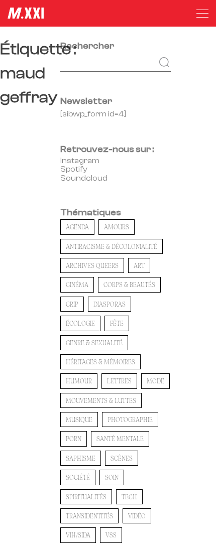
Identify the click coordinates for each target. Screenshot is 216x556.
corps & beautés (129, 285)
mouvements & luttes (101, 400)
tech (129, 497)
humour (79, 381)
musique (79, 419)
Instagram (79, 160)
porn (73, 439)
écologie (80, 323)
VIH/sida (78, 535)
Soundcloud (83, 178)
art (139, 265)
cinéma (77, 285)
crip (72, 304)
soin (112, 477)
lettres (119, 381)
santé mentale (120, 439)
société (78, 477)
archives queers (92, 265)
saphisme (80, 458)
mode (155, 381)
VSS (111, 535)
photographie (130, 419)
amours (116, 227)
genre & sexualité (94, 343)
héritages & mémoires (100, 362)
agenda (77, 227)
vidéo (137, 516)
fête (117, 323)
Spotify (73, 169)
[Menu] (202, 14)
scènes (122, 458)
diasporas (109, 304)
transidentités (89, 516)
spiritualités (86, 497)
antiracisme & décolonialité (111, 246)
